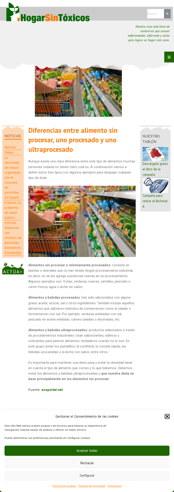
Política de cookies (64, 485)
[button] (167, 416)
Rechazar (87, 463)
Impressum (115, 485)
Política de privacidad (91, 485)
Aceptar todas (87, 450)
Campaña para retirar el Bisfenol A (155, 201)
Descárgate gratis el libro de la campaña (155, 169)
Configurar (87, 475)
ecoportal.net (52, 390)
